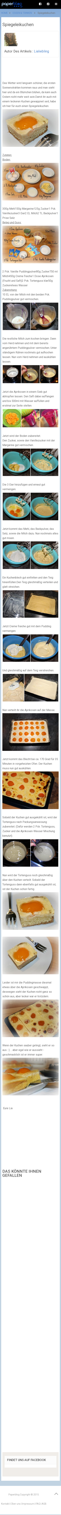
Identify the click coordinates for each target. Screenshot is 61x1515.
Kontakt (5, 1503)
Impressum (28, 1503)
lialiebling (41, 51)
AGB (44, 1503)
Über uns (16, 1503)
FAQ (38, 1503)
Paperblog (13, 1494)
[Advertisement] (30, 1316)
